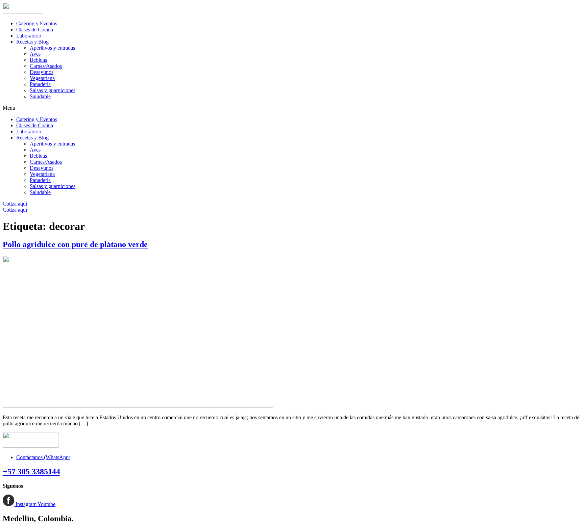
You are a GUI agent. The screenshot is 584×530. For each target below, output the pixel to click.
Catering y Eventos (36, 23)
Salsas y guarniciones (52, 90)
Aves (35, 54)
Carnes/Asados (46, 66)
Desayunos (41, 72)
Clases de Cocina (34, 29)
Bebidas (38, 60)
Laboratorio (28, 35)
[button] (292, 108)
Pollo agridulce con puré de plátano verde (75, 244)
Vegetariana (42, 78)
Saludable (40, 96)
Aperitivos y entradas (52, 48)
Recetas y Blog (32, 42)
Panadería (40, 84)
